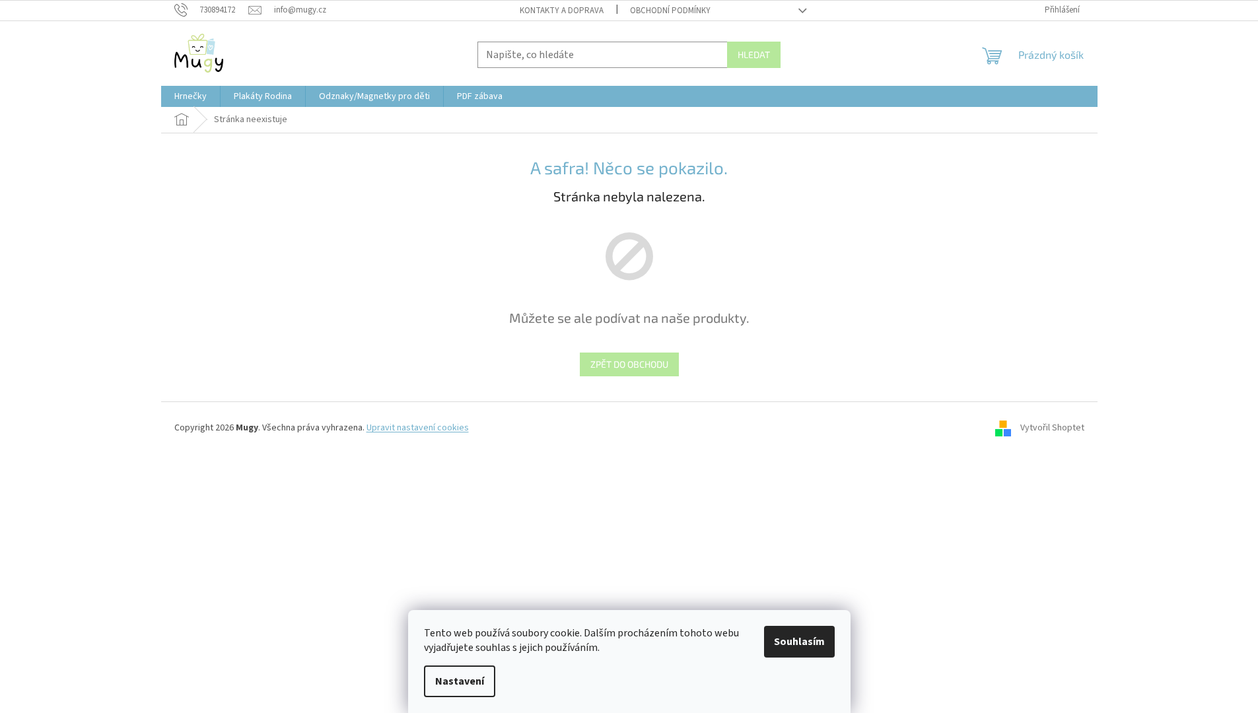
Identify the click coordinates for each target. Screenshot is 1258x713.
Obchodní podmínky (670, 11)
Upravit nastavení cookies (418, 427)
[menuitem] (190, 96)
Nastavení (459, 681)
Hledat (754, 54)
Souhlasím (799, 641)
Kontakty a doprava (562, 11)
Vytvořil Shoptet (1052, 427)
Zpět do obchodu (629, 364)
